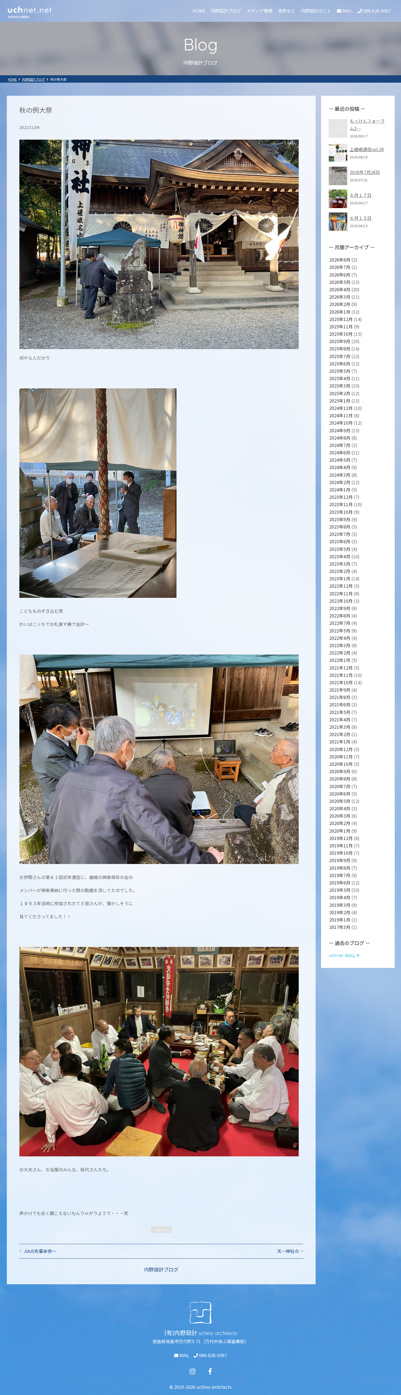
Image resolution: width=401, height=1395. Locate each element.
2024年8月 (339, 437)
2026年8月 (339, 259)
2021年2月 (339, 734)
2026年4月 (339, 289)
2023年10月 (341, 512)
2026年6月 (339, 274)
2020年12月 (341, 749)
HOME (199, 10)
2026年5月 (339, 282)
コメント (161, 1229)
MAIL (183, 1355)
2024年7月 (339, 445)
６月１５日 (361, 218)
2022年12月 (341, 586)
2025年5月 (339, 371)
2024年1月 (339, 489)
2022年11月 (341, 593)
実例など (286, 10)
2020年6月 (339, 793)
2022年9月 (339, 608)
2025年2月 (339, 393)
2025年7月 (339, 356)
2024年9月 (339, 430)
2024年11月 (341, 415)
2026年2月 (339, 304)
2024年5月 (339, 460)
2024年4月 (339, 467)
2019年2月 (339, 912)
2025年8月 (339, 348)
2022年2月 (339, 652)
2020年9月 (339, 771)
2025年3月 (339, 385)
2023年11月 (341, 504)
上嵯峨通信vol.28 (367, 149)
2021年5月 (339, 712)
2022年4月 (339, 638)
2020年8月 (339, 778)
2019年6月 (339, 882)
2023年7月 (339, 534)
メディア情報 (260, 10)
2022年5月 (339, 630)
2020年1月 (339, 830)
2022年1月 (339, 660)
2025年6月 (339, 363)
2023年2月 (339, 571)
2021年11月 (341, 675)
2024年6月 (339, 452)
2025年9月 (339, 341)
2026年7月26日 (365, 172)
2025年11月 (341, 326)
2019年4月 (339, 897)
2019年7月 (339, 875)
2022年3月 (339, 645)
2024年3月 (339, 475)
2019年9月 (339, 860)
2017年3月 (339, 927)
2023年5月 (339, 549)
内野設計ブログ (226, 10)
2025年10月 (341, 334)
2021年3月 (339, 727)
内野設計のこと (316, 10)
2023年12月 (341, 497)
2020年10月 (341, 764)
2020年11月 (341, 756)
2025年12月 (341, 319)
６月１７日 (361, 195)
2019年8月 (339, 868)
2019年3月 (339, 905)
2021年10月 (341, 682)
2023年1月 (339, 578)
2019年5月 (339, 890)
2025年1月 (339, 400)
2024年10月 (341, 422)
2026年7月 (339, 267)
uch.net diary (342, 955)
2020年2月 (339, 823)
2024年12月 (341, 408)
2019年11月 (341, 845)
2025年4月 (339, 378)
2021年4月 (339, 719)
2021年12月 (341, 667)
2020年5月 (339, 801)
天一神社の (288, 1251)
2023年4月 (339, 556)
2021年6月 (339, 704)
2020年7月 (339, 786)
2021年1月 (339, 741)
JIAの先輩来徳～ (40, 1251)
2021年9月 (339, 689)
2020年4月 (339, 808)
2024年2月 (339, 482)
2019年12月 (341, 838)
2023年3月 (339, 563)
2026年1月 (339, 311)
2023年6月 (339, 541)
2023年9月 (339, 519)
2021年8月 (339, 697)
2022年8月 (339, 615)
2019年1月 (339, 919)
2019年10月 (341, 853)
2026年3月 (339, 296)
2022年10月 (341, 601)
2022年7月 (339, 623)
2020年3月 (339, 815)
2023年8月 (339, 526)
